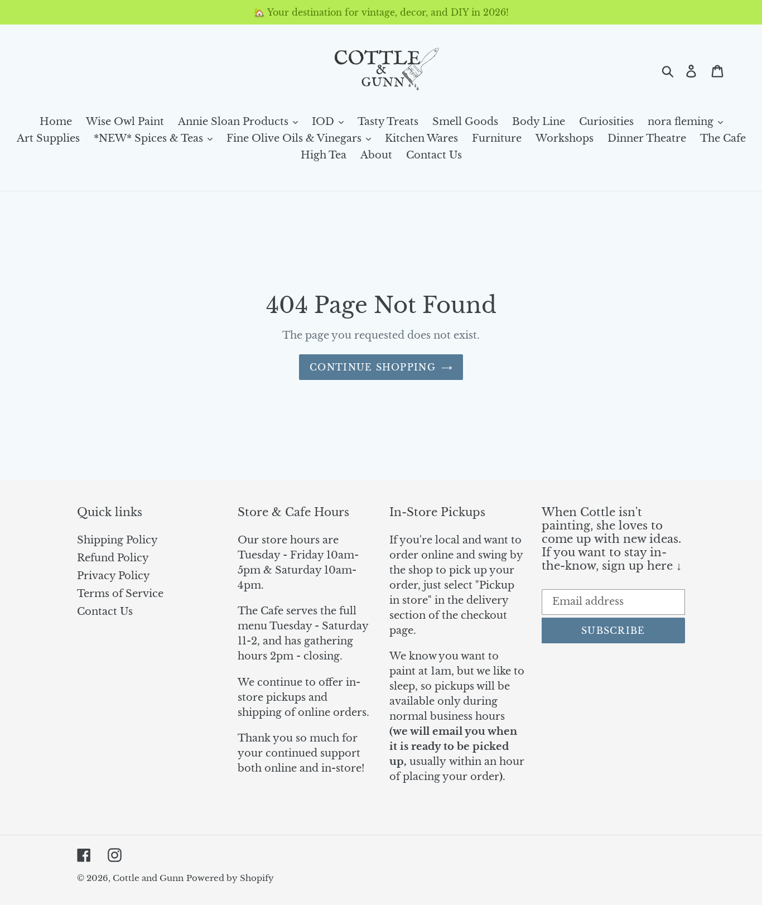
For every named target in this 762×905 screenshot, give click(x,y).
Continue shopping (373, 367)
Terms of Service (120, 594)
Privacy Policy (113, 576)
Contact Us (105, 611)
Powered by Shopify (230, 878)
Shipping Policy (117, 540)
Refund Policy (113, 558)
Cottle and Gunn (148, 878)
